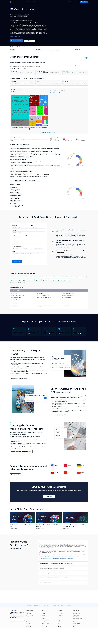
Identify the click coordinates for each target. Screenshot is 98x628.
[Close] (75, 298)
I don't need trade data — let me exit (29, 317)
